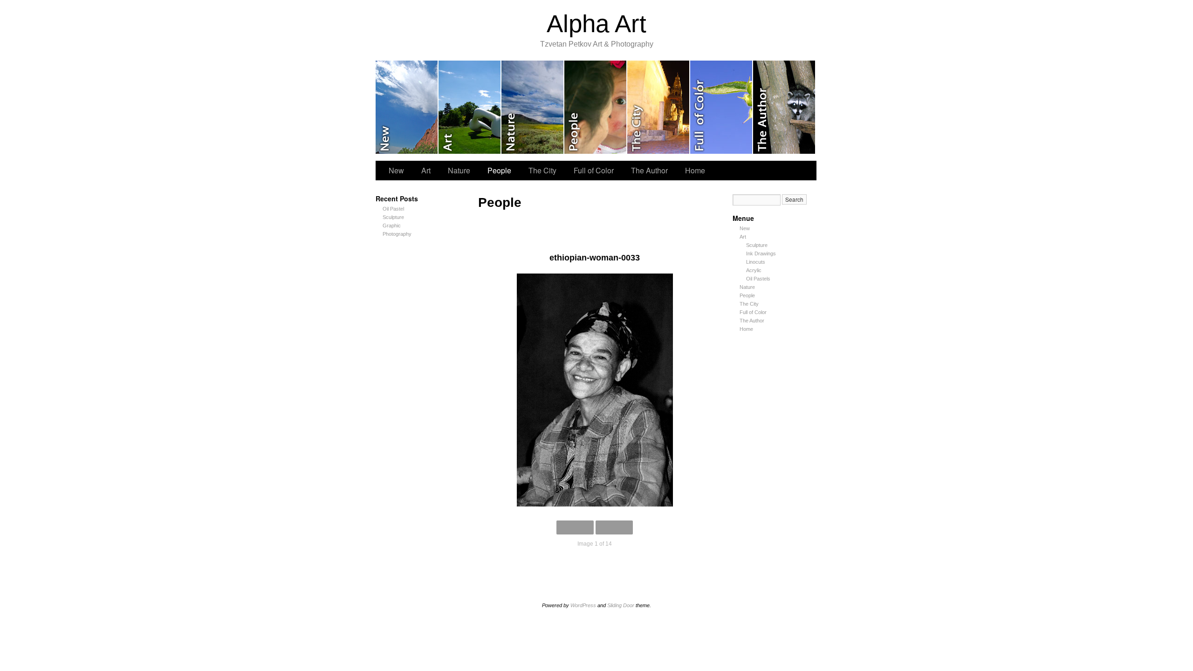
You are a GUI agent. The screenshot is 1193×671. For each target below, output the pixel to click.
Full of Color (721, 107)
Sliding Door (620, 605)
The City (658, 107)
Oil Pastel (393, 209)
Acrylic (753, 270)
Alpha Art (596, 23)
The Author (784, 107)
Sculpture (393, 217)
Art (470, 107)
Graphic (392, 225)
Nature (532, 107)
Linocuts (755, 262)
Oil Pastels (758, 278)
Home (695, 170)
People (595, 107)
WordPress (583, 605)
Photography (397, 234)
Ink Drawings (761, 253)
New (407, 107)
